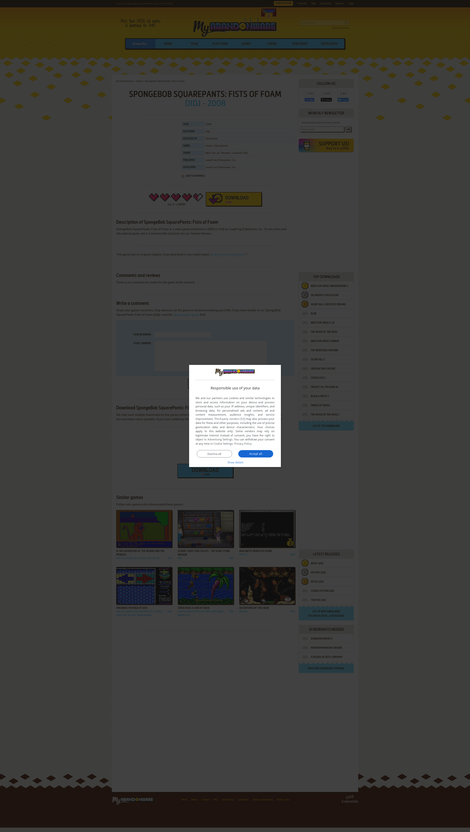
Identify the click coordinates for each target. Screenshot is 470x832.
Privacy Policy (243, 443)
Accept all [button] (255, 453)
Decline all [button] (214, 454)
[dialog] (235, 416)
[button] (235, 462)
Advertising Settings (220, 439)
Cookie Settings (223, 443)
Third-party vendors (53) (229, 419)
